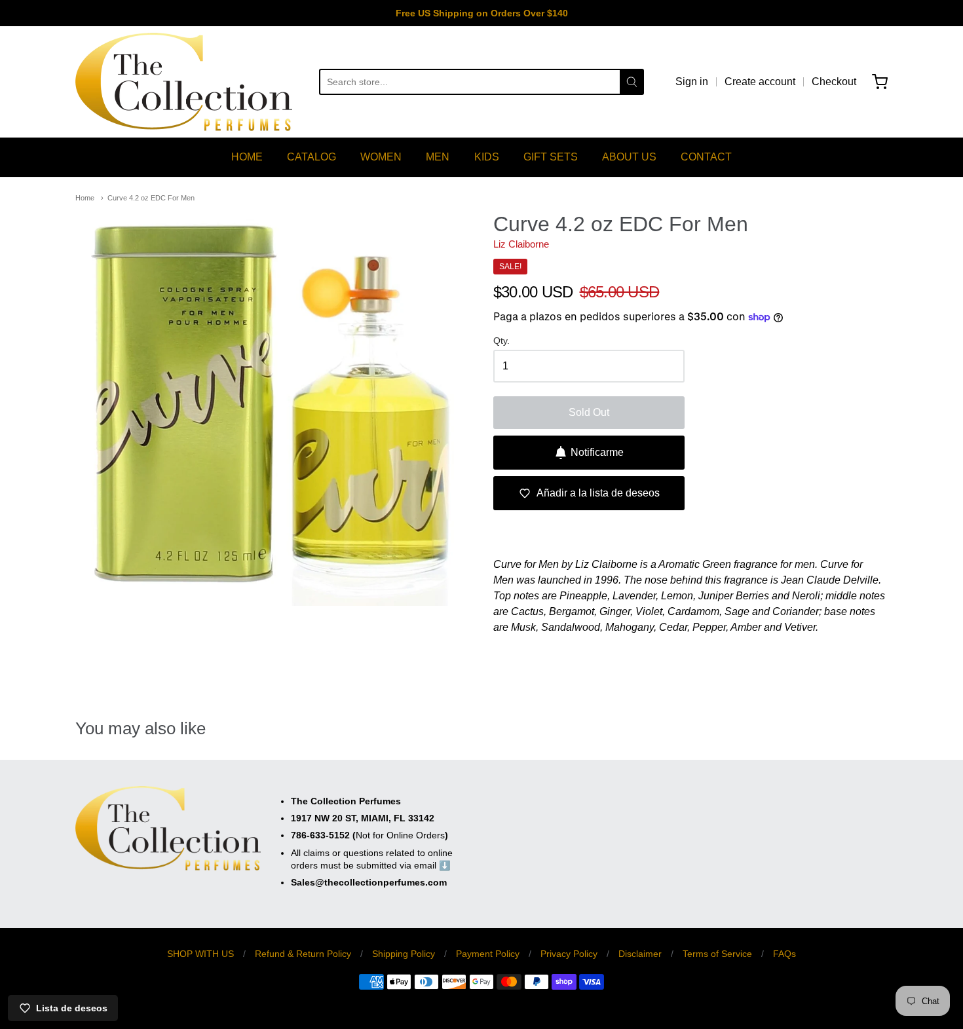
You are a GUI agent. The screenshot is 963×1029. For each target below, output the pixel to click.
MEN (437, 156)
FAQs (784, 953)
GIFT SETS (550, 156)
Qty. (501, 341)
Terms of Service (717, 953)
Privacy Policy (568, 953)
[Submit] (632, 82)
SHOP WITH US (200, 953)
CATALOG (311, 156)
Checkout (834, 81)
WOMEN (381, 156)
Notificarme (597, 452)
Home (84, 198)
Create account (760, 81)
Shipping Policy (403, 953)
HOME (247, 156)
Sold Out (589, 412)
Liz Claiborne (521, 244)
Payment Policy (487, 953)
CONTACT (706, 156)
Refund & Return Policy (303, 953)
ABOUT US (629, 156)
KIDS (486, 156)
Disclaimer (640, 953)
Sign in (691, 81)
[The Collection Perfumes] (183, 82)
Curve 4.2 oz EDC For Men (151, 198)
